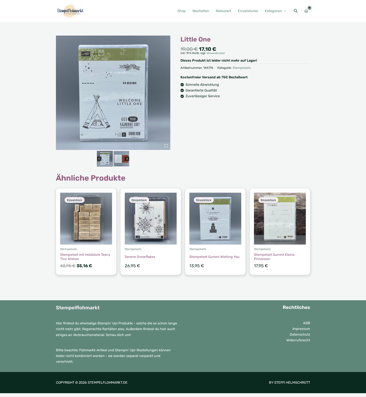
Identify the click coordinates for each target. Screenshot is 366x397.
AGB (306, 323)
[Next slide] (127, 158)
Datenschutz (300, 334)
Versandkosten (216, 53)
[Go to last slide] (99, 158)
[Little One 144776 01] (113, 93)
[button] (284, 11)
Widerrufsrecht (298, 340)
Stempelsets (242, 68)
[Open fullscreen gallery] (166, 145)
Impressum (301, 329)
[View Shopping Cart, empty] (306, 11)
